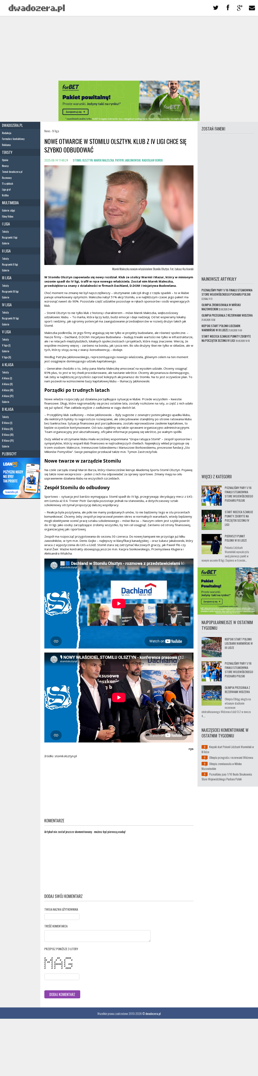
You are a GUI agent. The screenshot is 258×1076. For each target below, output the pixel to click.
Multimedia (10, 202)
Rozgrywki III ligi (10, 291)
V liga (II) (6, 357)
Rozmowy (6, 178)
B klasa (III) (8, 435)
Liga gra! (6, 189)
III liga (6, 277)
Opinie (5, 160)
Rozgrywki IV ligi (10, 318)
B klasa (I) (7, 423)
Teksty (7, 152)
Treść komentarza (56, 926)
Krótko (5, 195)
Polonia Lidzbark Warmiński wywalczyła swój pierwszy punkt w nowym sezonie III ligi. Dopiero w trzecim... (225, 553)
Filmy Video (7, 216)
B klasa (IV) (8, 440)
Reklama (6, 145)
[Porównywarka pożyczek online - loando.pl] (20, 496)
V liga (6, 331)
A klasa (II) (7, 384)
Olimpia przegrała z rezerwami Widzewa (227, 315)
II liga (6, 250)
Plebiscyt (9, 453)
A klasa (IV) (8, 396)
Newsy (5, 166)
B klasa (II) (7, 429)
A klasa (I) (7, 378)
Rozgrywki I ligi (9, 237)
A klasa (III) (7, 390)
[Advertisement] (129, 48)
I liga (6, 223)
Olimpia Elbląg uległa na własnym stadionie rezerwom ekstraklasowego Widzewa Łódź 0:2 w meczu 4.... (226, 707)
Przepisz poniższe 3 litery (61, 949)
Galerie (5, 243)
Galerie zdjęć (8, 210)
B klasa (8, 409)
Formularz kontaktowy (13, 139)
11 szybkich (7, 183)
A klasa (8, 364)
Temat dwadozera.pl (12, 172)
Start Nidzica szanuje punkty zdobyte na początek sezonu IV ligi (226, 338)
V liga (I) (6, 345)
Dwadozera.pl (12, 125)
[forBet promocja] (129, 119)
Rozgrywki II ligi (10, 264)
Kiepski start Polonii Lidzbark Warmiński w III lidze (221, 327)
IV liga (7, 304)
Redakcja (6, 133)
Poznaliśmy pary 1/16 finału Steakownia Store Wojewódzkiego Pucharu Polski (227, 292)
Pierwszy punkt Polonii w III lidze (236, 538)
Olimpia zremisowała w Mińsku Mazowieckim (221, 306)
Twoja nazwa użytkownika (61, 909)
